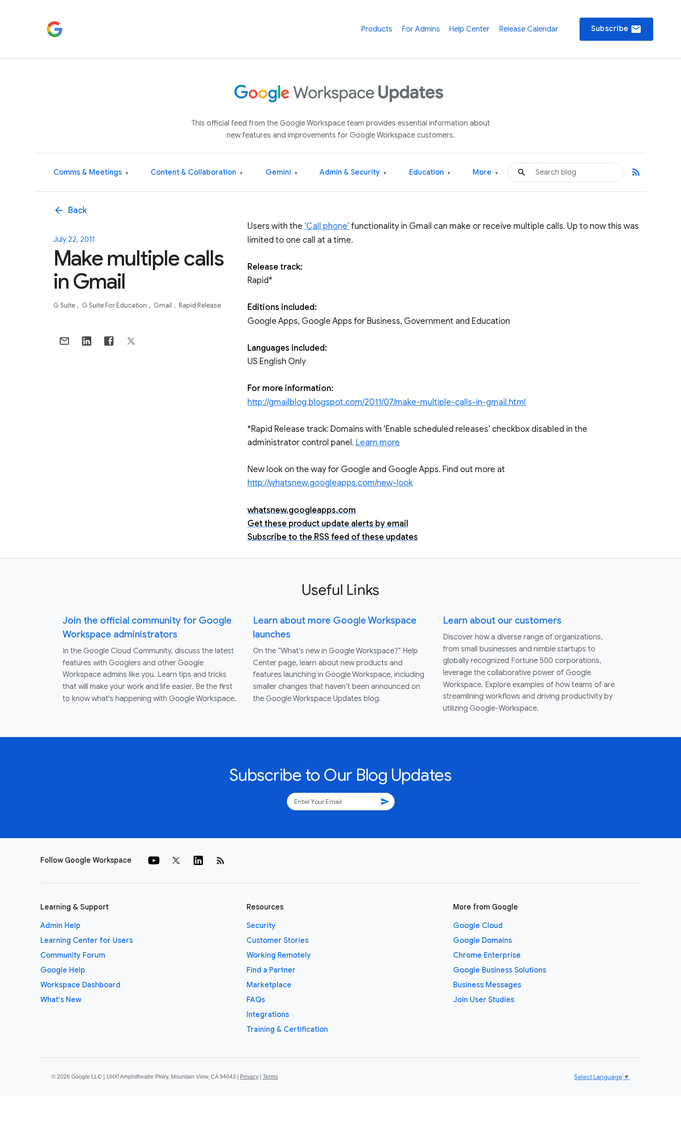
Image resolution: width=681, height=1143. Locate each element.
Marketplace (268, 985)
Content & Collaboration (197, 172)
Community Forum (72, 955)
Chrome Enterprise (487, 955)
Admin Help (60, 925)
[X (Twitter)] (176, 860)
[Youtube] (154, 860)
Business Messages (487, 985)
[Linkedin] (198, 860)
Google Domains (482, 940)
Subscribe (616, 29)
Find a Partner (271, 970)
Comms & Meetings (90, 172)
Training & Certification (287, 1029)
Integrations (267, 1014)
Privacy (249, 1077)
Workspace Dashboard (80, 985)
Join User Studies (483, 999)
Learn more (378, 442)
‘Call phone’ (326, 226)
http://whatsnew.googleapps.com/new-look (330, 483)
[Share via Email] (64, 341)
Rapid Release (200, 305)
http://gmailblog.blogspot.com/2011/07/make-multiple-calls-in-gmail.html (386, 402)
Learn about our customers (502, 620)
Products (376, 29)
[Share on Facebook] (109, 341)
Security (261, 925)
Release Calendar (528, 29)
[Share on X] (131, 341)
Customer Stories (277, 940)
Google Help (62, 970)
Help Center (469, 29)
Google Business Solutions (499, 970)
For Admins (421, 29)
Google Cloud (478, 925)
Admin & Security (353, 172)
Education (429, 172)
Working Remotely (278, 955)
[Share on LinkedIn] (87, 341)
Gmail (163, 305)
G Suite (64, 305)
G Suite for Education (115, 305)
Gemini (281, 172)
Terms (270, 1077)
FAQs (255, 999)
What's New (61, 999)
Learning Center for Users (86, 940)
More (485, 172)
